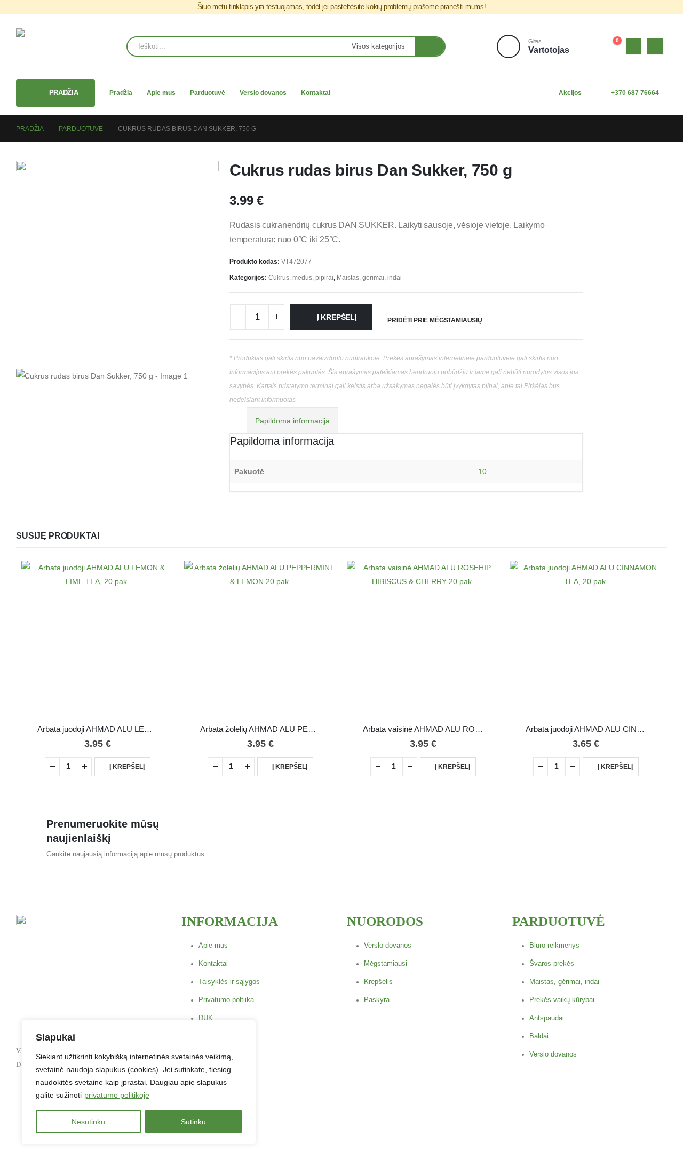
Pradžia (120, 93)
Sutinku (193, 1121)
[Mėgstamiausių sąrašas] (585, 46)
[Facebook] (633, 46)
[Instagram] (655, 46)
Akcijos (570, 93)
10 (482, 471)
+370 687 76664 (635, 93)
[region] (138, 1082)
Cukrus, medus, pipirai (300, 277)
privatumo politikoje (116, 1095)
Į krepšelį (337, 317)
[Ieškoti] (429, 46)
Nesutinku (88, 1121)
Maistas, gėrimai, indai (369, 277)
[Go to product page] (97, 637)
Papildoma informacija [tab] (292, 420)
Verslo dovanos (263, 93)
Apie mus (161, 93)
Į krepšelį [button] (127, 766)
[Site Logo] (51, 46)
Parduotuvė (207, 93)
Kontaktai (315, 93)
